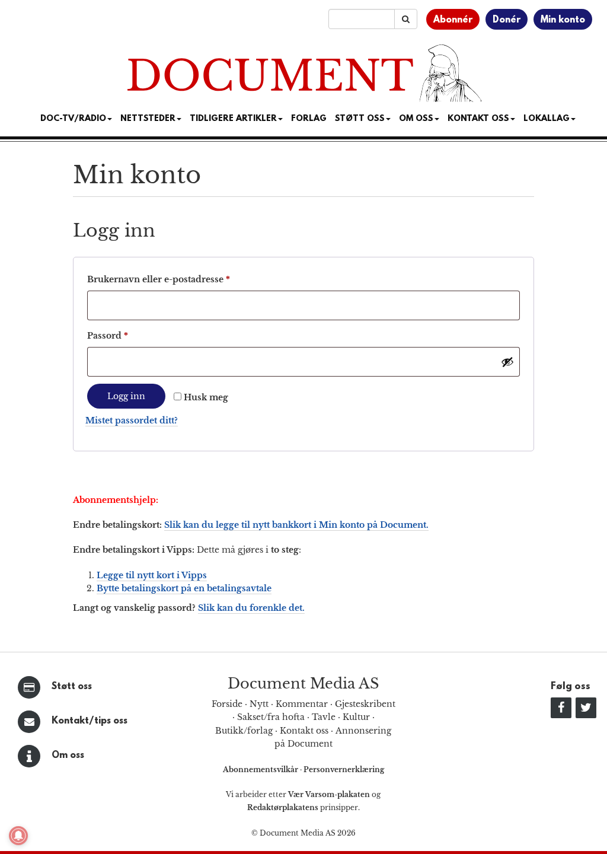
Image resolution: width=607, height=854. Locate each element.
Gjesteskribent (365, 704)
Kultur (356, 717)
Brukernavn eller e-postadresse (176, 279)
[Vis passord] (507, 361)
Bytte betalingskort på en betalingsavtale (184, 588)
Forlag (309, 119)
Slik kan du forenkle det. (251, 608)
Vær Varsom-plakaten (329, 794)
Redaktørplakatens (282, 807)
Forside (227, 704)
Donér (506, 20)
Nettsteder (147, 119)
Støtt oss (72, 686)
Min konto (563, 20)
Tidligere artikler (233, 119)
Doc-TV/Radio (73, 119)
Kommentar (302, 704)
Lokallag (546, 119)
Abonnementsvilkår (261, 769)
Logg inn (126, 396)
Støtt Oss (360, 119)
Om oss (68, 755)
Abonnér (452, 20)
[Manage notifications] (18, 835)
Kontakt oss (478, 119)
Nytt (259, 704)
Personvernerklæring (344, 769)
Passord (125, 335)
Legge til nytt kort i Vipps (152, 575)
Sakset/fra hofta (271, 717)
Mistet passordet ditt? (131, 420)
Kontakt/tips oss (89, 721)
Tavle (324, 717)
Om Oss (416, 119)
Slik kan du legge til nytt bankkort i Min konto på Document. (296, 525)
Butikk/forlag (244, 730)
